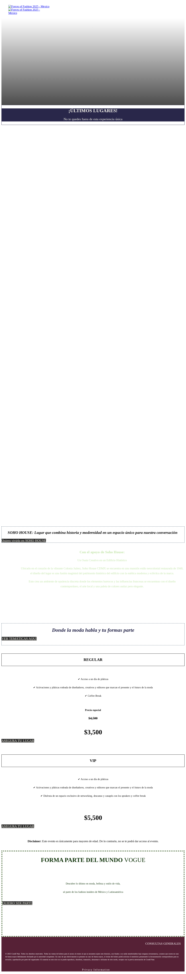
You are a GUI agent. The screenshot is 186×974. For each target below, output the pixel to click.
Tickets (151, 6)
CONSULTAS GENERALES (163, 943)
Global (173, 6)
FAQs (162, 6)
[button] (24, 540)
